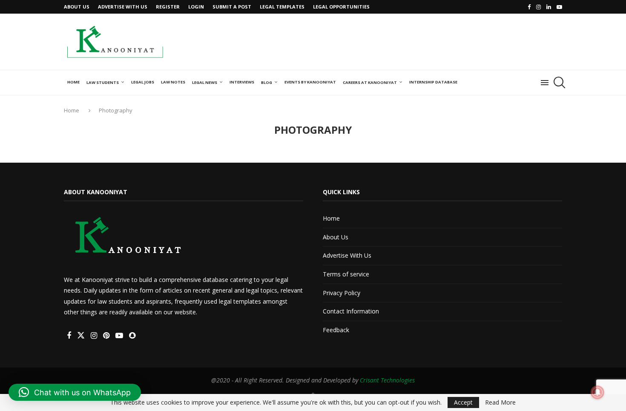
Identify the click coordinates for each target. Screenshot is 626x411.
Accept (463, 402)
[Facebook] (529, 7)
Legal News (204, 82)
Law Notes (173, 82)
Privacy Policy (341, 293)
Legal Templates (282, 6)
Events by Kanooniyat (310, 82)
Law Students (102, 82)
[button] (75, 392)
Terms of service (346, 274)
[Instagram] (538, 7)
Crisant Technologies (387, 380)
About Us (76, 6)
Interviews (242, 82)
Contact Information (351, 311)
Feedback (336, 330)
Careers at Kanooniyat (370, 82)
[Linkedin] (548, 7)
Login (196, 6)
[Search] (558, 82)
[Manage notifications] (597, 392)
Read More (500, 402)
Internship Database (433, 82)
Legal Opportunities (341, 6)
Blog (266, 82)
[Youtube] (559, 7)
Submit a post (231, 6)
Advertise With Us (122, 6)
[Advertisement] (407, 41)
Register (168, 6)
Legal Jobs (142, 82)
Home (73, 82)
